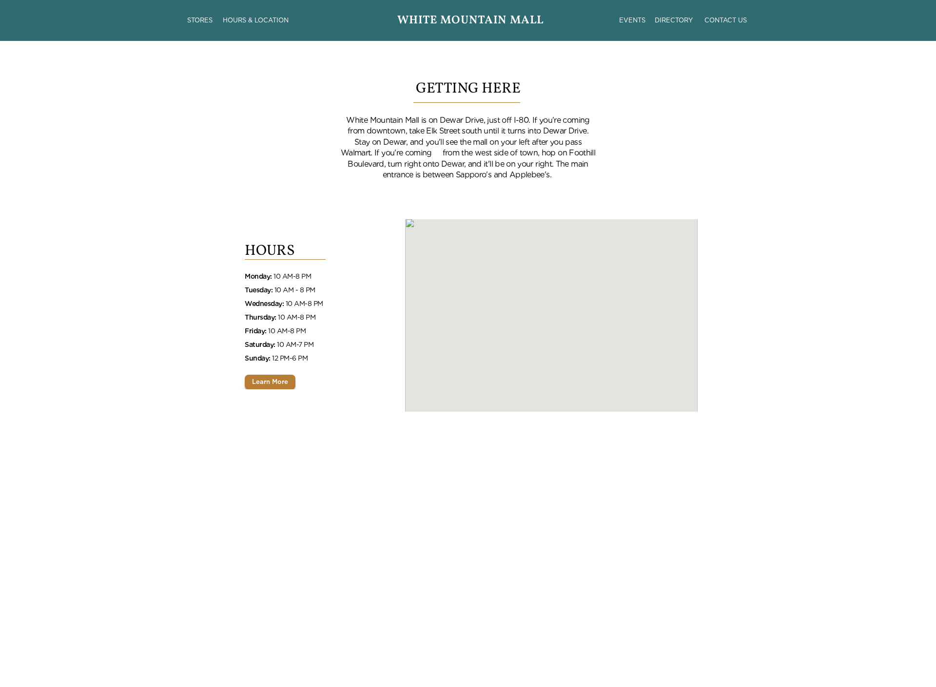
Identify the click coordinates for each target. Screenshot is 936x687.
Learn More (270, 381)
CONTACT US (725, 20)
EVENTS (632, 20)
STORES (200, 20)
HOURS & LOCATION (256, 20)
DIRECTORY (674, 20)
